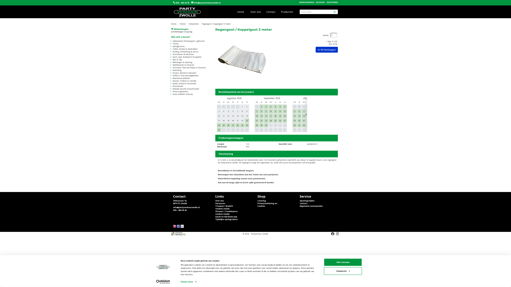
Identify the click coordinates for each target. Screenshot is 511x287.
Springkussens (179, 46)
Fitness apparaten (180, 91)
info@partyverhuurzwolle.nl (207, 2)
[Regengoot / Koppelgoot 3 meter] (242, 59)
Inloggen (320, 2)
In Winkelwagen (327, 49)
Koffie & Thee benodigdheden (186, 75)
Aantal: (326, 35)
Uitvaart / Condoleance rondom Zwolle (226, 212)
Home (240, 11)
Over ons (256, 11)
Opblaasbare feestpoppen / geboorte (189, 41)
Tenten (183, 24)
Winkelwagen (181, 29)
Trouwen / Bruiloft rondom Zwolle (224, 207)
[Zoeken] (334, 12)
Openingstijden (307, 200)
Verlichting (177, 70)
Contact (270, 11)
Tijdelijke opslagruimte (226, 219)
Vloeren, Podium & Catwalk (184, 81)
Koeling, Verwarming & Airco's (186, 51)
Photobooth (178, 86)
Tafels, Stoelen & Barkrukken (185, 49)
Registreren (332, 2)
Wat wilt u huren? (180, 36)
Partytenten (194, 24)
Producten (287, 11)
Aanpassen (341, 271)
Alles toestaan (343, 262)
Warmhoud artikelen (181, 78)
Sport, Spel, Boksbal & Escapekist (187, 57)
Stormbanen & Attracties (183, 54)
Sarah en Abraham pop (226, 216)
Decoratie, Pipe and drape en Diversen (189, 67)
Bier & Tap (177, 59)
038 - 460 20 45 (182, 2)
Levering (261, 200)
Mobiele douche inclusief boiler (186, 89)
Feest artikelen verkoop (183, 94)
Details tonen (187, 282)
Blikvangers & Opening (182, 62)
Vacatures (220, 203)
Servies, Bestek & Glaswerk (184, 73)
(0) (306, 2)
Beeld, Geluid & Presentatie (184, 83)
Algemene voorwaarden (311, 206)
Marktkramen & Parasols (183, 65)
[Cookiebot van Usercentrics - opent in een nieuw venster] (163, 282)
